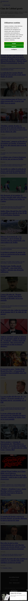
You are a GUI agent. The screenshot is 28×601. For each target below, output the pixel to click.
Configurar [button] (14, 49)
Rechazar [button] (14, 46)
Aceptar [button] (14, 43)
